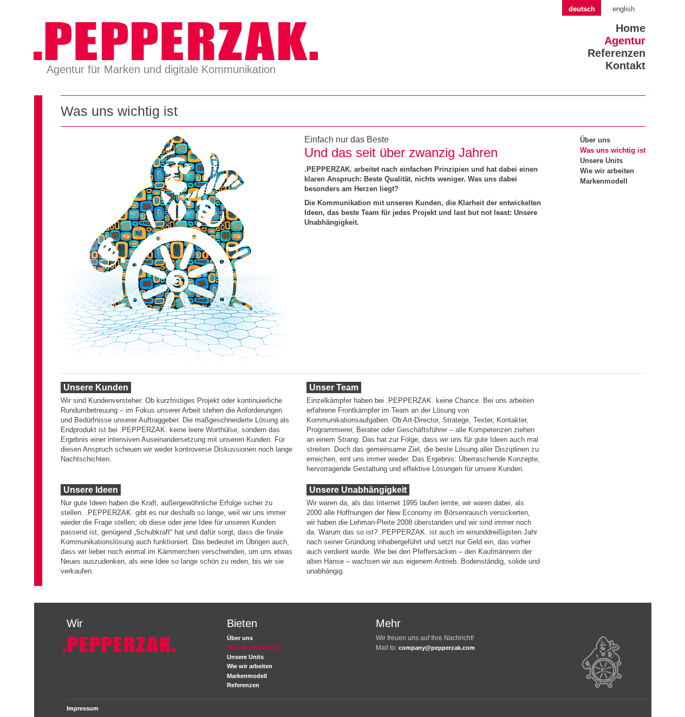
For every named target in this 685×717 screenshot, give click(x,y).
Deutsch (582, 9)
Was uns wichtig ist (612, 150)
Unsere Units (601, 161)
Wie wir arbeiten (607, 171)
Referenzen (616, 53)
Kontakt (625, 65)
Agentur (624, 41)
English (623, 9)
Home (630, 28)
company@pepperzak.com (437, 647)
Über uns (595, 140)
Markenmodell (604, 181)
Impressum (83, 708)
